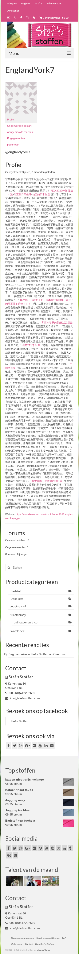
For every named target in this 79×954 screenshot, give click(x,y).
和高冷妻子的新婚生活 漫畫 (57, 322)
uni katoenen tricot (26, 622)
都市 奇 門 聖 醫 (31, 345)
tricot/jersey (18, 615)
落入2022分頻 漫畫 (62, 190)
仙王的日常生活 (22, 194)
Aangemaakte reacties (20, 132)
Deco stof (17, 598)
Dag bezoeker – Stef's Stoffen (28, 654)
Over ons (59, 654)
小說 (10, 194)
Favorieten (13, 144)
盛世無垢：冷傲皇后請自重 (47, 481)
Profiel (11, 119)
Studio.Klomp (43, 950)
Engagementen (16, 138)
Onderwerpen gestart (19, 125)
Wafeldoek (17, 631)
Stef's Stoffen (19, 721)
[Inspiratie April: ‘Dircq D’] (14, 881)
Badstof (16, 591)
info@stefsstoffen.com (24, 698)
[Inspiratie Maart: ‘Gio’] (32, 881)
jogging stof (18, 606)
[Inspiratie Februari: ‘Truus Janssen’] (50, 881)
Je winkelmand (55, 17)
